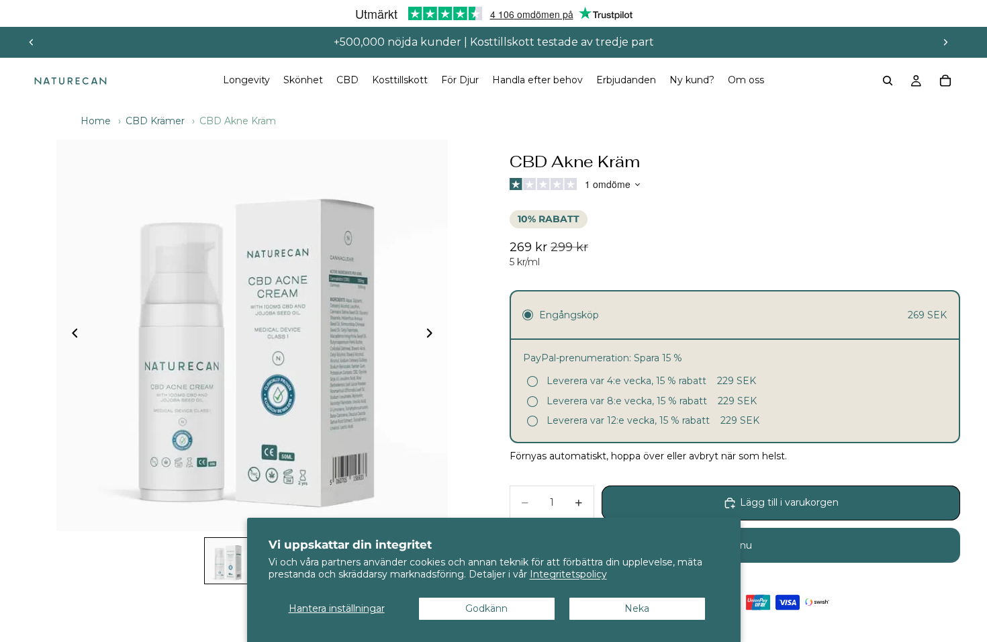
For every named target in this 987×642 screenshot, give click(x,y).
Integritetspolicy (568, 574)
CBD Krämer (155, 121)
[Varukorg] (945, 80)
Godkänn (486, 608)
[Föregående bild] (31, 42)
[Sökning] (887, 80)
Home (96, 121)
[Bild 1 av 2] (227, 561)
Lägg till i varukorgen (789, 502)
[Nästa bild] (945, 42)
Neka (636, 608)
